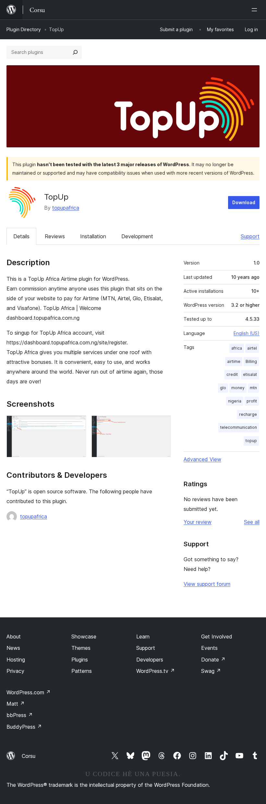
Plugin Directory (23, 29)
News (13, 648)
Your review (198, 522)
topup (251, 440)
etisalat (250, 374)
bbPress (19, 715)
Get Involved (216, 636)
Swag (211, 671)
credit (232, 374)
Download (243, 202)
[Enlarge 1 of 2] (77, 424)
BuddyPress (24, 727)
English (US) (247, 333)
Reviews (55, 236)
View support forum (207, 584)
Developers (149, 659)
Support (250, 236)
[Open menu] (255, 9)
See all (252, 522)
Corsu (28, 756)
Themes (81, 648)
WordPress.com (28, 692)
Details (21, 236)
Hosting (15, 659)
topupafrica (65, 207)
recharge (248, 414)
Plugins (79, 659)
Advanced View (202, 459)
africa (236, 348)
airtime (233, 361)
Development (137, 236)
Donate (213, 659)
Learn (143, 636)
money (238, 387)
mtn (253, 387)
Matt (15, 703)
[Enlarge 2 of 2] (162, 424)
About (13, 636)
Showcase (83, 636)
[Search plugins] (75, 52)
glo (223, 387)
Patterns (81, 671)
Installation (93, 236)
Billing (251, 361)
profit (252, 401)
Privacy (15, 671)
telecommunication (238, 427)
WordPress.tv (155, 671)
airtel (252, 348)
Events (209, 648)
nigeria (234, 401)
